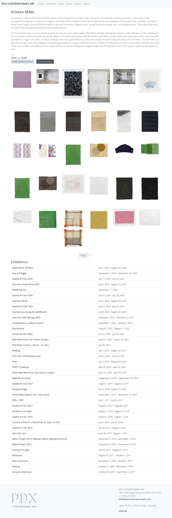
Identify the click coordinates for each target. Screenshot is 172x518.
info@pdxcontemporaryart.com (135, 499)
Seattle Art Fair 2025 (22, 278)
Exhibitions (51, 3)
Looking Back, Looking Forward (27, 323)
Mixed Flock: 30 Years (23, 267)
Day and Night (19, 273)
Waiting (16, 466)
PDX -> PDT (18, 400)
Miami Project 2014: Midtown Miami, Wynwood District (39, 438)
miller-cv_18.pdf (19, 57)
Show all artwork (45, 61)
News (61, 3)
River (14, 361)
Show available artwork (22, 61)
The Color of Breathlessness (26, 356)
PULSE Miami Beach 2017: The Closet (30, 394)
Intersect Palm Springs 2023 (26, 317)
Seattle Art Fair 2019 (22, 383)
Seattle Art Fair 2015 (22, 427)
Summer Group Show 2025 (26, 284)
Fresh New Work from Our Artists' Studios (33, 372)
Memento (17, 455)
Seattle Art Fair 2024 (22, 295)
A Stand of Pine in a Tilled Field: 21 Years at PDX (36, 422)
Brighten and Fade (21, 378)
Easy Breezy (18, 328)
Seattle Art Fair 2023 (22, 306)
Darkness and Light (22, 411)
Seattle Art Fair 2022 (22, 334)
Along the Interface (21, 471)
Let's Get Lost (19, 433)
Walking (16, 350)
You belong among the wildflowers (29, 311)
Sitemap (123, 511)
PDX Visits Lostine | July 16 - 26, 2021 (30, 345)
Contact (77, 3)
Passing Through (20, 449)
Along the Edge (19, 389)
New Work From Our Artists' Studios (30, 339)
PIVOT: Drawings (20, 367)
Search (86, 3)
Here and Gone (20, 460)
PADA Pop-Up (19, 289)
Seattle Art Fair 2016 (22, 416)
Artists (41, 3)
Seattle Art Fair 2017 (22, 405)
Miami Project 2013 (22, 444)
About (69, 3)
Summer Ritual (19, 300)
